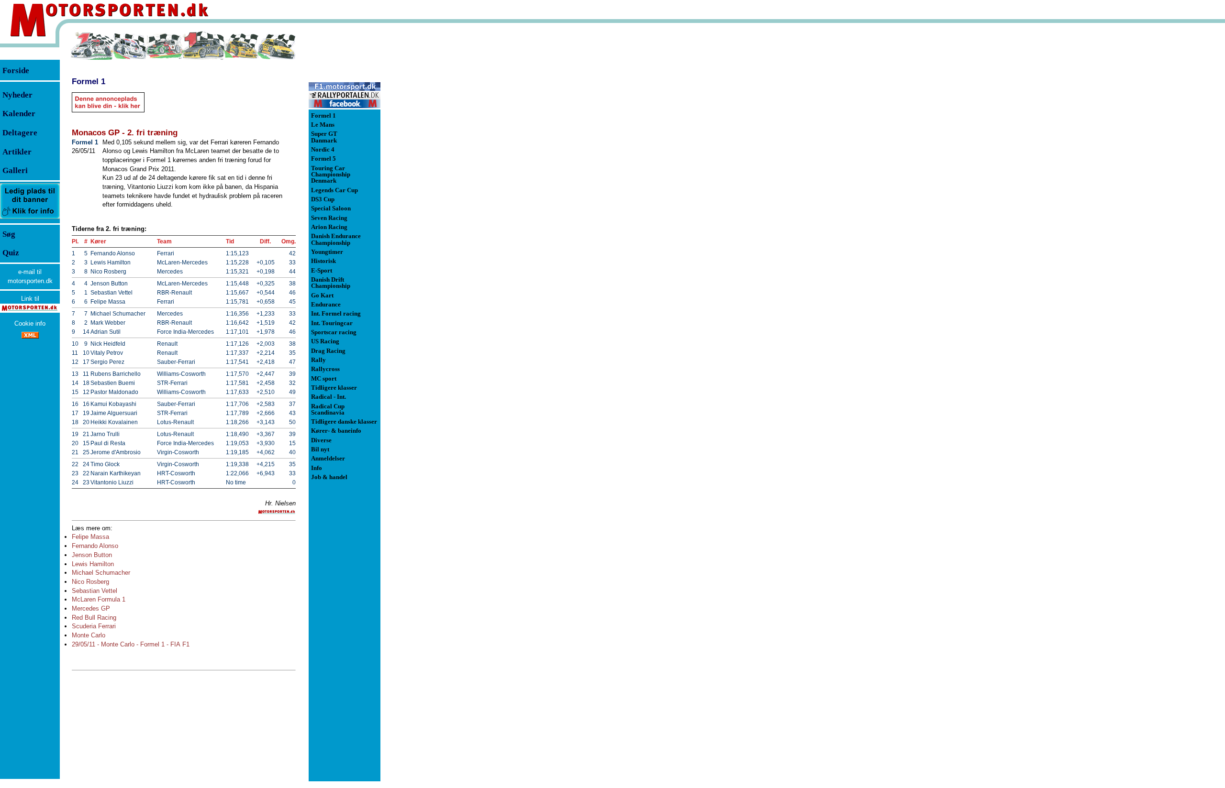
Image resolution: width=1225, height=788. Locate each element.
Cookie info (29, 323)
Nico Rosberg (90, 581)
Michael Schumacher (101, 572)
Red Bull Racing (94, 617)
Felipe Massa (90, 536)
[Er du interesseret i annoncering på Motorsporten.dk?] (30, 218)
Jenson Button (92, 554)
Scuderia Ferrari (94, 626)
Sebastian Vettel (94, 590)
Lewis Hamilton (93, 564)
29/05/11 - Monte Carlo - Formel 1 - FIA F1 (130, 644)
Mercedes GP (91, 608)
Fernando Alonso (95, 545)
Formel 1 (88, 81)
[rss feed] (30, 336)
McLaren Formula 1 (98, 599)
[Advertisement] (430, 174)
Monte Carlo (88, 635)
